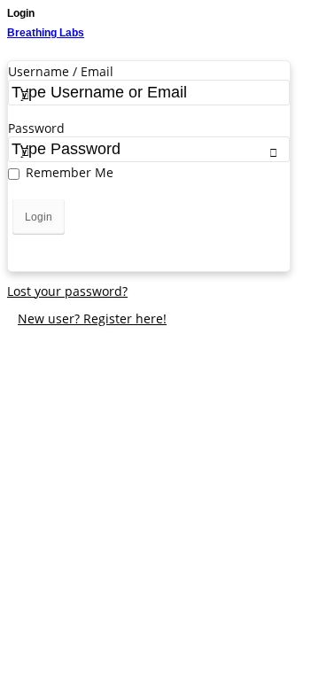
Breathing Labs (45, 33)
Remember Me (69, 172)
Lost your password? (67, 291)
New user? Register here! (92, 318)
